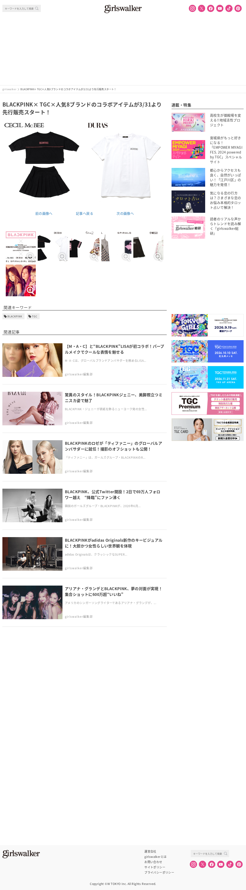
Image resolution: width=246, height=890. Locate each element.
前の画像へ (44, 213)
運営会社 (150, 851)
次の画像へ (125, 213)
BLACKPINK (14, 316)
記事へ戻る (84, 213)
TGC (34, 316)
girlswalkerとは (155, 856)
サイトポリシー (154, 867)
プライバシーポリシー (159, 872)
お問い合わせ (153, 861)
